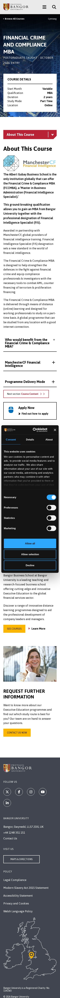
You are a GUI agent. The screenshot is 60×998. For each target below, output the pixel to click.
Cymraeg (52, 19)
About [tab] (49, 439)
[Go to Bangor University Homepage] (15, 7)
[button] (30, 343)
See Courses (14, 628)
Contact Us (10, 838)
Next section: (22, 394)
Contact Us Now (17, 732)
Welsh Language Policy (17, 911)
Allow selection (30, 554)
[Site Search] (53, 7)
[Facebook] (19, 792)
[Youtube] (42, 792)
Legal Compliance (14, 880)
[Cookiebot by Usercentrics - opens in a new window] (34, 430)
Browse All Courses (14, 19)
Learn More (38, 628)
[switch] (51, 507)
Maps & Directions (21, 859)
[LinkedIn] (7, 803)
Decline (30, 565)
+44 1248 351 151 (14, 832)
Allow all (30, 543)
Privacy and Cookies (16, 903)
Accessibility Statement (18, 895)
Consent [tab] (11, 439)
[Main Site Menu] (44, 7)
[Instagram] (31, 792)
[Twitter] (7, 792)
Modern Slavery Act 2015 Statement (25, 887)
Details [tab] (30, 439)
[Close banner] (55, 430)
